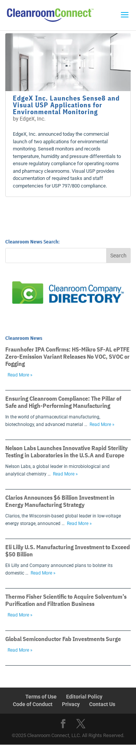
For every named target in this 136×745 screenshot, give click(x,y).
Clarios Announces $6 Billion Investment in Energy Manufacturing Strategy (59, 501)
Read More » (20, 375)
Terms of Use (41, 697)
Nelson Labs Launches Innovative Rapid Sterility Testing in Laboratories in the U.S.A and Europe (66, 451)
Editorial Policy (84, 697)
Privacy (71, 704)
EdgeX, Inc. (33, 119)
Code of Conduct (33, 704)
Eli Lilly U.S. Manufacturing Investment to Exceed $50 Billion (67, 550)
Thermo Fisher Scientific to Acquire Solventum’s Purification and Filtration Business (66, 600)
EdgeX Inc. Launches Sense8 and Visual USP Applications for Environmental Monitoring (66, 105)
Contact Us (102, 704)
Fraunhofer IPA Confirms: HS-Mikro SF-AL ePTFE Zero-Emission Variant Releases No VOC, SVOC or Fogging (67, 356)
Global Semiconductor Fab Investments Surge (63, 639)
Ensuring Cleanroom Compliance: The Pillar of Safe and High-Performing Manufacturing (63, 402)
